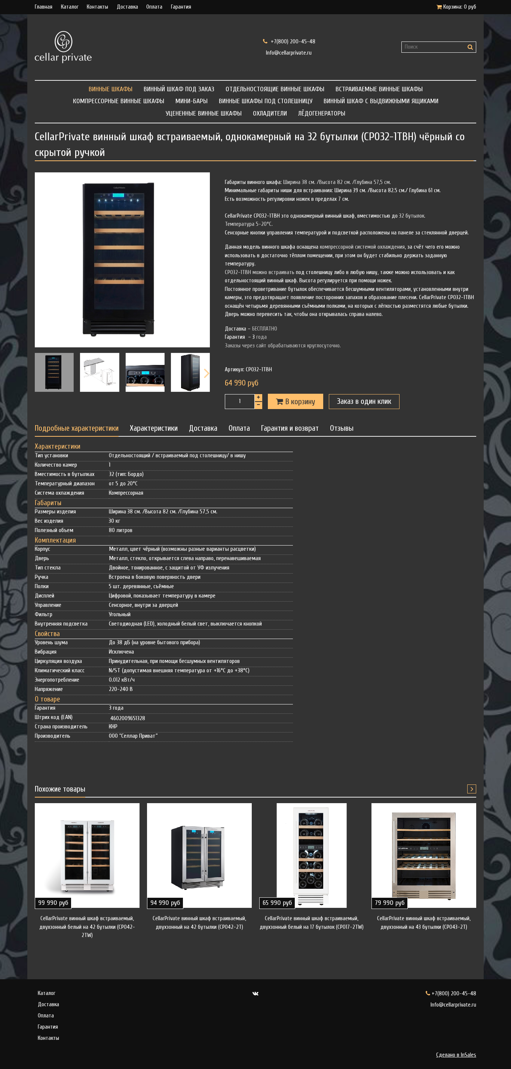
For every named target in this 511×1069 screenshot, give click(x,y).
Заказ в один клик (364, 401)
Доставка (127, 7)
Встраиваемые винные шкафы (379, 89)
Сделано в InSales (456, 1055)
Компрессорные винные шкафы (118, 101)
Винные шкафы (110, 89)
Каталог (70, 7)
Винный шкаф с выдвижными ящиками (381, 101)
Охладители (270, 113)
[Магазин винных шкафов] (141, 47)
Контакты (97, 7)
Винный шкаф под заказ (179, 89)
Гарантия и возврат (290, 428)
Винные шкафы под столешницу (265, 101)
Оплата (154, 7)
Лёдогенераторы (321, 113)
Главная (43, 7)
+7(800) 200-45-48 (292, 41)
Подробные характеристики (77, 428)
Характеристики (154, 428)
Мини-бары (191, 101)
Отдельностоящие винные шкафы (275, 89)
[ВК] (255, 993)
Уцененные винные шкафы (204, 113)
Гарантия (181, 7)
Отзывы (342, 428)
